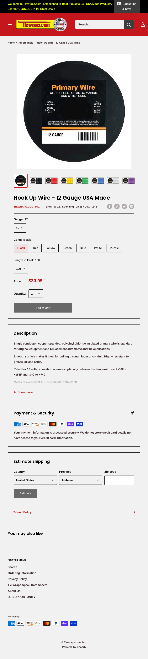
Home (11, 42)
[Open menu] (10, 24)
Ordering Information (22, 573)
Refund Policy (22, 512)
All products (25, 42)
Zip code (110, 471)
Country (19, 471)
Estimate (25, 493)
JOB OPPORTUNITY (21, 596)
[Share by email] (131, 206)
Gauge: (21, 219)
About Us (14, 591)
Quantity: (20, 293)
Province (65, 471)
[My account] (143, 24)
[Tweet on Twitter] (124, 206)
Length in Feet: (27, 260)
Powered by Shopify (74, 647)
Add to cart (42, 307)
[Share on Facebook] (109, 206)
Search (12, 567)
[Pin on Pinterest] (117, 206)
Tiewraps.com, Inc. (27, 206)
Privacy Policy (17, 579)
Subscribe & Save (129, 6)
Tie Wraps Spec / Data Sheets (27, 585)
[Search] (129, 24)
